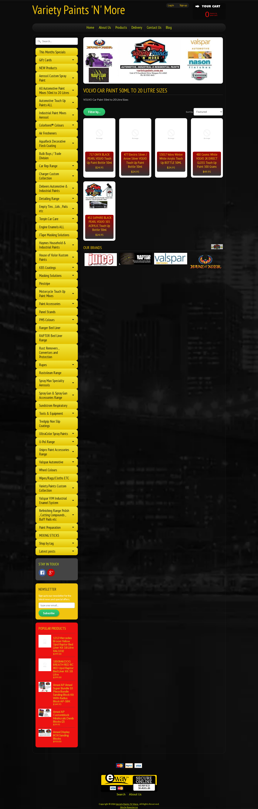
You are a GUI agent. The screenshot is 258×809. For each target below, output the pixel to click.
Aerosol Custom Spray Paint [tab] (52, 77)
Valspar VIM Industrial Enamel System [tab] (53, 500)
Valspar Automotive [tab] (51, 462)
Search (121, 794)
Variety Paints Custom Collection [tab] (52, 488)
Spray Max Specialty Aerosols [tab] (51, 382)
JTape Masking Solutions (54, 235)
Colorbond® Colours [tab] (51, 125)
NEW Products (48, 68)
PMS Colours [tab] (47, 319)
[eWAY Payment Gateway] (129, 789)
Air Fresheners (48, 133)
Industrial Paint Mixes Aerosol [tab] (52, 115)
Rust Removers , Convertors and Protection (49, 352)
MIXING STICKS (49, 535)
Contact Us (154, 27)
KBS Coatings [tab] (47, 267)
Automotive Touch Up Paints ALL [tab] (52, 102)
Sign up (183, 5)
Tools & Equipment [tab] (51, 413)
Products (121, 27)
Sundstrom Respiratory (53, 405)
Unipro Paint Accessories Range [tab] (54, 451)
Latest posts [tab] (47, 551)
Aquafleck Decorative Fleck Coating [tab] (52, 143)
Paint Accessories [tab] (49, 303)
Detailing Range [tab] (49, 198)
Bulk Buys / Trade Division (50, 155)
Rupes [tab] (43, 364)
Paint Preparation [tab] (50, 527)
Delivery (136, 27)
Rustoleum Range (50, 372)
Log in (171, 5)
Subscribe (49, 613)
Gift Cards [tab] (45, 59)
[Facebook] (42, 572)
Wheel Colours (48, 470)
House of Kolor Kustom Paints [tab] (53, 257)
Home (90, 27)
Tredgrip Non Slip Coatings (49, 423)
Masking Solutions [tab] (50, 275)
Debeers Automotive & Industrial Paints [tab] (53, 188)
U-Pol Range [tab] (47, 441)
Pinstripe (44, 283)
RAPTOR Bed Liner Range (50, 337)
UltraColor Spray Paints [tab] (53, 433)
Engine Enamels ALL (51, 227)
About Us (105, 27)
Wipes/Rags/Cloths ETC (54, 478)
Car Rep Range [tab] (48, 165)
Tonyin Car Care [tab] (48, 218)
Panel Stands (47, 312)
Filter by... (94, 112)
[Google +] (51, 572)
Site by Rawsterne (129, 807)
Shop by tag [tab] (46, 543)
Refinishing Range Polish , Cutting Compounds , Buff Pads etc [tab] (54, 515)
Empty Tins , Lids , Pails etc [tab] (53, 208)
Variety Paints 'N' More (78, 9)
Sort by (189, 112)
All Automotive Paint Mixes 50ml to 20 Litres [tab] (54, 90)
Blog (169, 27)
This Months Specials (52, 52)
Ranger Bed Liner (49, 327)
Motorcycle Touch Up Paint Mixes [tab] (52, 293)
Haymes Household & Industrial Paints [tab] (52, 244)
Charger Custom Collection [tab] (49, 175)
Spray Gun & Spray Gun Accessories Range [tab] (53, 395)
